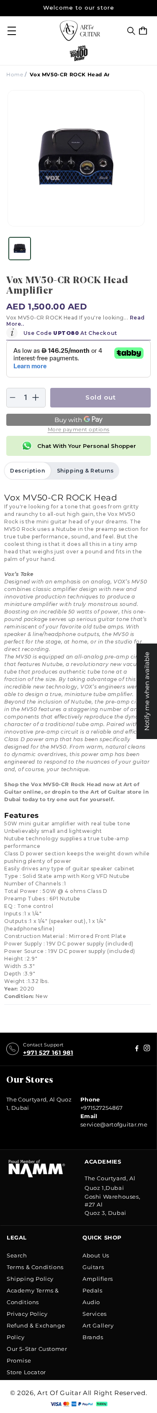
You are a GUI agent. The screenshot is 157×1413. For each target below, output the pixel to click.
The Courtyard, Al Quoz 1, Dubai (39, 1103)
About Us (95, 1255)
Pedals (92, 1290)
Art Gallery (98, 1325)
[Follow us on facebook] (147, 1049)
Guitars (93, 1267)
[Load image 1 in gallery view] (19, 248)
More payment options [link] (79, 429)
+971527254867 (101, 1107)
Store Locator (26, 1372)
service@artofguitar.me (113, 1124)
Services (94, 1313)
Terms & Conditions (35, 1267)
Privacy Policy (27, 1313)
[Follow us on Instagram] (137, 1049)
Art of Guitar (59, 1393)
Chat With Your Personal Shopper (86, 446)
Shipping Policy (30, 1278)
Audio (91, 1302)
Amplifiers (97, 1278)
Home (14, 74)
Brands (92, 1337)
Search (17, 1255)
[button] (131, 31)
